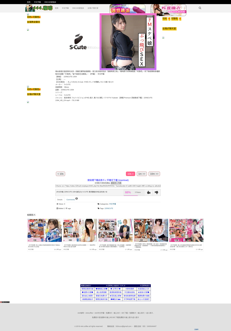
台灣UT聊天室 (93, 8)
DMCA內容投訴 (50, 2)
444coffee (89, 313)
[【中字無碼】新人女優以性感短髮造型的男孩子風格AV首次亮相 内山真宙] (45, 230)
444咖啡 (81, 313)
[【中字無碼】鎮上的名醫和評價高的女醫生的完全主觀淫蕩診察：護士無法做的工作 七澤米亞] (186, 230)
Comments (72, 199)
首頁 (28, 2)
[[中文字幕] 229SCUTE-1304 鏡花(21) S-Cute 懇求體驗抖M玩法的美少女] (105, 42)
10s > (131, 173)
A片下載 (125, 313)
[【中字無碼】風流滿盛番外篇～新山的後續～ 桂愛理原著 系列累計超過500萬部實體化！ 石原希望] (115, 230)
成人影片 (149, 313)
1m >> (141, 173)
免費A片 (109, 313)
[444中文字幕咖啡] (39, 7)
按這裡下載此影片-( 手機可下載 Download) (108, 180)
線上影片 (141, 313)
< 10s (61, 173)
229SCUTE (109, 208)
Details (59, 200)
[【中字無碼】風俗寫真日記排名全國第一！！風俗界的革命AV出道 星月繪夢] (80, 230)
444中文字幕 (99, 313)
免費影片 (132, 313)
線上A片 (117, 313)
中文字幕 (37, 2)
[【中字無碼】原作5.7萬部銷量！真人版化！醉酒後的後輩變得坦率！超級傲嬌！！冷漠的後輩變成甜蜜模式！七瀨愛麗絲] (151, 230)
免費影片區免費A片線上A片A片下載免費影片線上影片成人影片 (115, 317)
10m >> (154, 173)
